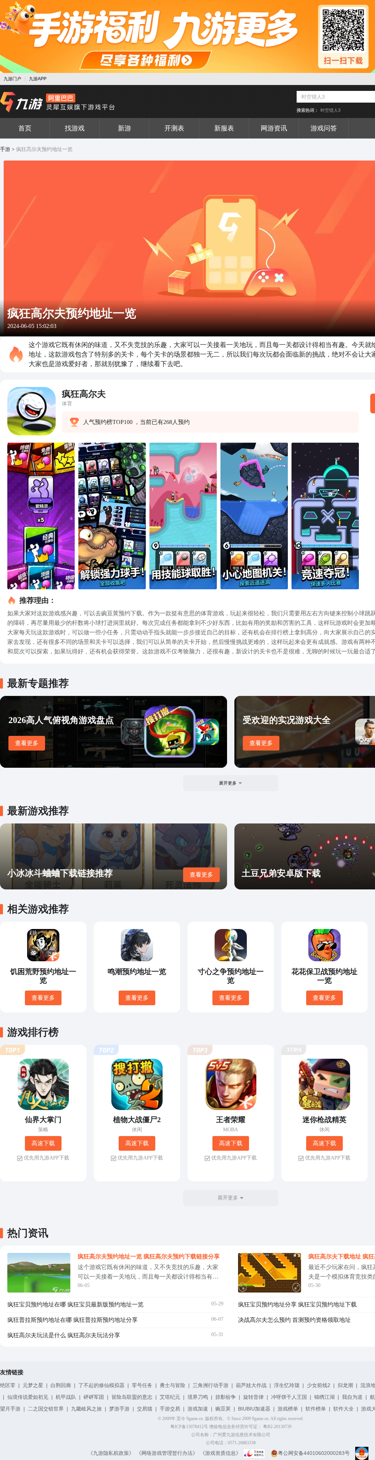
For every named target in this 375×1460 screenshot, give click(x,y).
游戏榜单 (288, 1409)
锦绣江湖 (324, 1397)
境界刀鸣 (198, 1397)
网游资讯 (274, 128)
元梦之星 (33, 1385)
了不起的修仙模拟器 (101, 1385)
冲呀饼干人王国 (289, 1397)
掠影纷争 (225, 1397)
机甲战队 (66, 1397)
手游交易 (170, 1409)
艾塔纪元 (170, 1397)
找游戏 (75, 128)
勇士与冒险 (172, 1385)
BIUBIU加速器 (254, 1409)
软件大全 (343, 1409)
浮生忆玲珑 (287, 1385)
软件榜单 (315, 1409)
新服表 (224, 128)
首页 (24, 128)
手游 (5, 149)
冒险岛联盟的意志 (131, 1397)
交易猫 (144, 1409)
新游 (124, 128)
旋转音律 (253, 1397)
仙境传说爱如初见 (27, 1397)
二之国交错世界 (46, 1409)
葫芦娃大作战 (251, 1385)
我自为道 (352, 1397)
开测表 (174, 128)
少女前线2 (318, 1385)
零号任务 (142, 1385)
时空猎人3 (330, 110)
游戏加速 (198, 1409)
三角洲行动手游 (211, 1385)
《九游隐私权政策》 (111, 1453)
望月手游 (10, 1409)
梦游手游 (119, 1409)
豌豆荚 (223, 1409)
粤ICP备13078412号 (189, 1426)
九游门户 (12, 78)
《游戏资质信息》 (220, 1453)
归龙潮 (345, 1385)
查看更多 (26, 743)
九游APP (38, 78)
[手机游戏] (57, 102)
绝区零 (7, 1385)
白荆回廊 (61, 1385)
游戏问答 (324, 128)
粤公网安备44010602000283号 (314, 1453)
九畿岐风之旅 (86, 1409)
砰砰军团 (93, 1397)
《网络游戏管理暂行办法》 (167, 1453)
